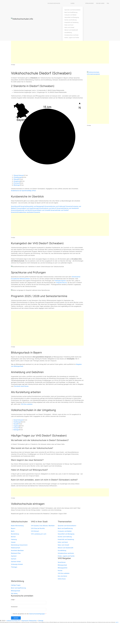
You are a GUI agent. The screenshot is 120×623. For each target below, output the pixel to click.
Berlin (12, 531)
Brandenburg (15, 534)
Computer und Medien (70, 15)
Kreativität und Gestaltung (71, 22)
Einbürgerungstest (60, 280)
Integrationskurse (61, 282)
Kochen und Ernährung (70, 20)
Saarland (13, 556)
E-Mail (13, 599)
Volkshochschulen (54, 3)
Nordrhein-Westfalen (17, 550)
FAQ (108, 3)
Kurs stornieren (62, 576)
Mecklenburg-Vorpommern (19, 545)
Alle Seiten (14, 593)
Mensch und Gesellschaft (71, 30)
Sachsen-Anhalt (16, 561)
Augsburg (16, 181)
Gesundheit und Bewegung (71, 17)
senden (16, 618)
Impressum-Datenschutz (29, 620)
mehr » (117, 622)
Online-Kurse (62, 579)
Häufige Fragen (15, 585)
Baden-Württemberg (17, 525)
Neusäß (16, 179)
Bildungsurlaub (62, 565)
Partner (60, 570)
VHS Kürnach (35, 531)
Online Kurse (100, 3)
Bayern (13, 528)
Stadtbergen (17, 177)
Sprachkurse (89, 3)
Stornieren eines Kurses (21, 386)
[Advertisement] (60, 52)
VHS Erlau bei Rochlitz (38, 528)
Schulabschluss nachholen (71, 35)
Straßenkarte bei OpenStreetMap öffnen (23, 190)
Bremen (13, 536)
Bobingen (16, 185)
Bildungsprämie (62, 568)
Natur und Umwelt (69, 27)
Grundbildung (68, 32)
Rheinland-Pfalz (16, 553)
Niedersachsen (15, 548)
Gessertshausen (18, 175)
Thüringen (14, 567)
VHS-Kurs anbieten (26, 404)
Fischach (16, 183)
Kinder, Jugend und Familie (71, 37)
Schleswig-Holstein (17, 564)
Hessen (13, 542)
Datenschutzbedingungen (37, 614)
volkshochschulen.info (13, 620)
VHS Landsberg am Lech (38, 534)
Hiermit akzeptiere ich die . (29, 614)
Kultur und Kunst (68, 25)
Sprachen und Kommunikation (72, 9)
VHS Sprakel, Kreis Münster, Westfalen (43, 525)
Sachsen (13, 559)
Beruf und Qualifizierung (70, 12)
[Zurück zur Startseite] (27, 20)
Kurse (72, 3)
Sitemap (40, 620)
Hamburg (14, 539)
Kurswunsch (14, 606)
